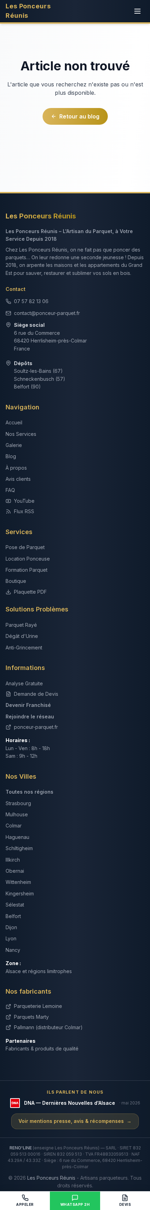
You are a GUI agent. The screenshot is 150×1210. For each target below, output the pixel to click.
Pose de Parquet (25, 547)
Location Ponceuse (28, 559)
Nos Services (21, 434)
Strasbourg (18, 803)
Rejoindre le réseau (30, 716)
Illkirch (13, 860)
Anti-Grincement (24, 647)
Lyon (11, 938)
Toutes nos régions (29, 792)
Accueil (14, 422)
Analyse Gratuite (24, 683)
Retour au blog (79, 116)
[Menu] (137, 11)
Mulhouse (17, 814)
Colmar (14, 825)
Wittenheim (18, 882)
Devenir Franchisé (28, 705)
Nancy (13, 950)
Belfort (13, 916)
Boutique (16, 581)
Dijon (11, 927)
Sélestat (15, 905)
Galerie (14, 445)
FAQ (10, 490)
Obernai (15, 871)
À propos (16, 468)
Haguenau (17, 837)
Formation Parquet (26, 570)
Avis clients (18, 479)
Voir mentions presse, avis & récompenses (75, 1121)
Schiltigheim (19, 848)
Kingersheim (20, 893)
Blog (11, 456)
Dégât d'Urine (22, 636)
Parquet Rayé (21, 625)
